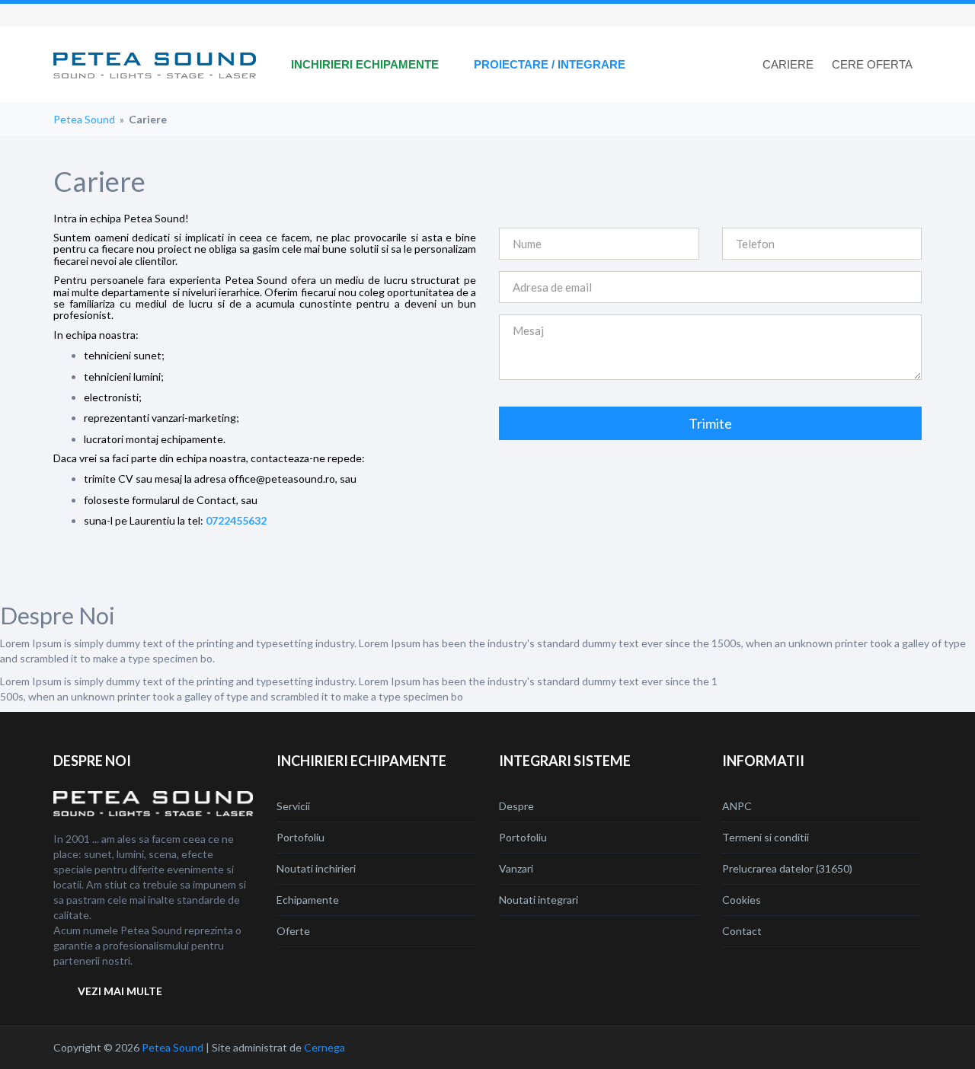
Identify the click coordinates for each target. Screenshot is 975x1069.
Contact (742, 930)
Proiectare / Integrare (549, 64)
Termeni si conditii (765, 837)
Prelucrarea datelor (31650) (787, 868)
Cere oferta (872, 64)
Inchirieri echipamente (365, 64)
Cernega (324, 1047)
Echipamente (308, 899)
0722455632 (236, 520)
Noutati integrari (538, 899)
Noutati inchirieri (316, 868)
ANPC (737, 805)
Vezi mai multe (120, 990)
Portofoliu (300, 837)
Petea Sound (84, 119)
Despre (516, 805)
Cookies (741, 899)
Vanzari (516, 868)
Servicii (293, 805)
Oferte (293, 930)
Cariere (788, 64)
